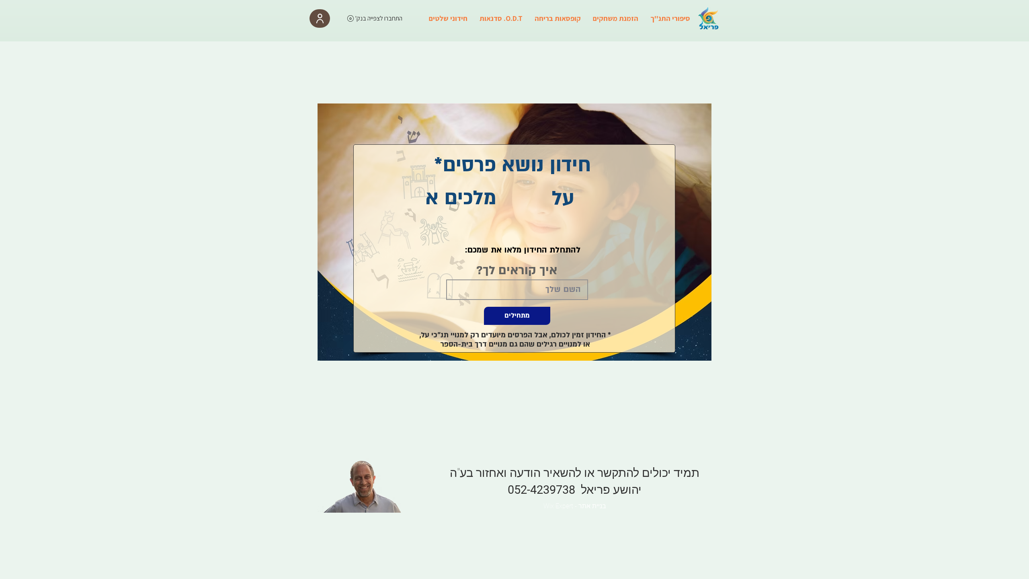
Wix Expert (558, 506)
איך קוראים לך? (516, 270)
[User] (320, 18)
